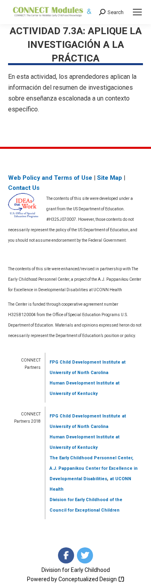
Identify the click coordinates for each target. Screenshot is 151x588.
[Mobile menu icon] (137, 12)
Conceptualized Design (88, 579)
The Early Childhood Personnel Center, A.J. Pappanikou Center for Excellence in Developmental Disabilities (94, 468)
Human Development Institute (82, 383)
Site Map (109, 177)
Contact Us (23, 187)
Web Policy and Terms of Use (50, 177)
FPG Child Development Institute (85, 362)
